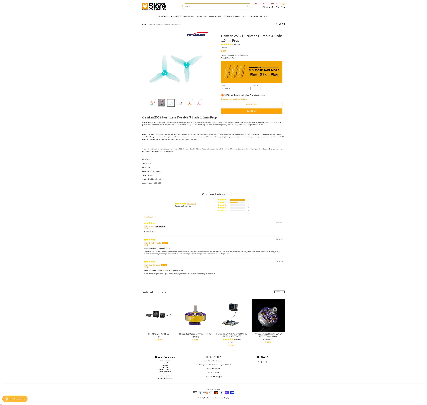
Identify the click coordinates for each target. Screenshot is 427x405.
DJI (159, 337)
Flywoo (195, 337)
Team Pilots (164, 367)
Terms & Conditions (165, 371)
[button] (226, 44)
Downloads (164, 363)
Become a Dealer (165, 376)
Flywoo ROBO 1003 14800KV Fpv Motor (195, 334)
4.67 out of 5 (191, 204)
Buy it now (252, 111)
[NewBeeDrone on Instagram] (280, 24)
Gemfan (224, 48)
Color (223, 85)
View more (279, 292)
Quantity (256, 85)
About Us (165, 365)
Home (144, 24)
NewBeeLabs (165, 374)
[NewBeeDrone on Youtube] (283, 24)
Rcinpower (268, 339)
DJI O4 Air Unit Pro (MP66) (158, 334)
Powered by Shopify (222, 398)
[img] (149, 223)
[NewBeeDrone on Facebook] (276, 24)
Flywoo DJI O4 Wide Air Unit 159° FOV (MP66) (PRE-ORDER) (231, 335)
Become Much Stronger (165, 378)
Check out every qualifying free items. (234, 99)
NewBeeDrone (209, 398)
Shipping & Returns (165, 369)
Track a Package (165, 361)
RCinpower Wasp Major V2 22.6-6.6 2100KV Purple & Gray (268, 335)
